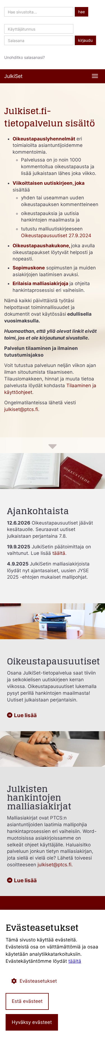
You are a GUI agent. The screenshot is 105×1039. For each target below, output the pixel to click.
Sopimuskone (29, 268)
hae (81, 12)
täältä (58, 553)
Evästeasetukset (38, 981)
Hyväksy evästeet (32, 1022)
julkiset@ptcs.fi (21, 409)
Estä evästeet (27, 1001)
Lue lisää (25, 715)
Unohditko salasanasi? (24, 57)
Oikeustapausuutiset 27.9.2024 (56, 235)
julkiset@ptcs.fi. (55, 864)
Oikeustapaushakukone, (42, 245)
